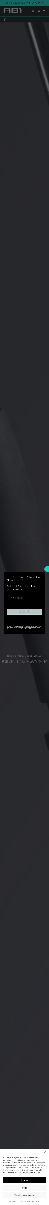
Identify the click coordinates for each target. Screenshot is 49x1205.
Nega (24, 1187)
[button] (45, 1152)
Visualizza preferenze (24, 1195)
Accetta (24, 1180)
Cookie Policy (14, 1201)
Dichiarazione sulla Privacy (30, 1201)
